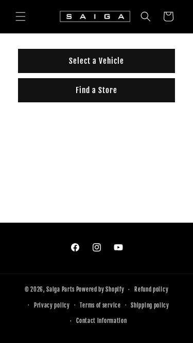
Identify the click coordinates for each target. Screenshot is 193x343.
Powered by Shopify (100, 289)
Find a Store (96, 90)
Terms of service (100, 305)
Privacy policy (52, 305)
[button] (20, 16)
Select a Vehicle (96, 61)
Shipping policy (150, 305)
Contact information (101, 320)
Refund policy (151, 289)
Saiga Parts (60, 289)
